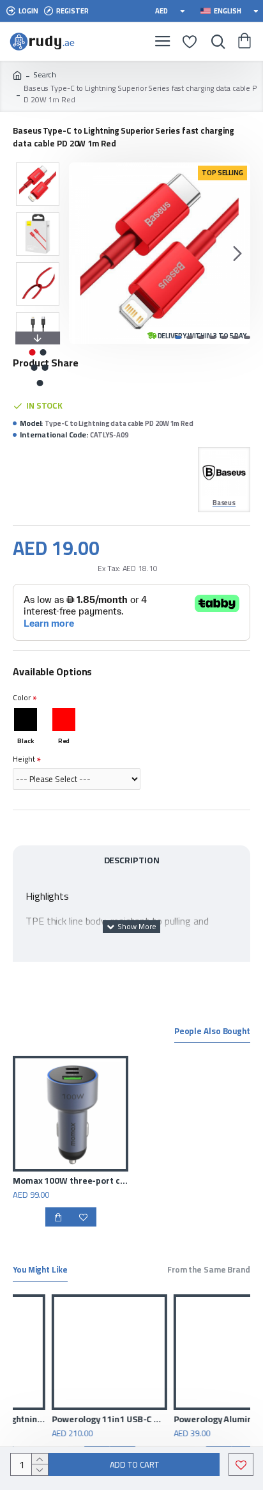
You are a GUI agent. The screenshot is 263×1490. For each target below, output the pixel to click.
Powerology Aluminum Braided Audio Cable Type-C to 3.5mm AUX (196, 1419)
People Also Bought (212, 1032)
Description (132, 860)
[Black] (25, 719)
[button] (81, 253)
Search (44, 75)
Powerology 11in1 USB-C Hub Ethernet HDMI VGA (74, 1419)
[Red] (64, 719)
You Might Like (40, 1270)
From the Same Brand (208, 1270)
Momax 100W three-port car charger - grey (70, 1180)
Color (22, 697)
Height (23, 758)
